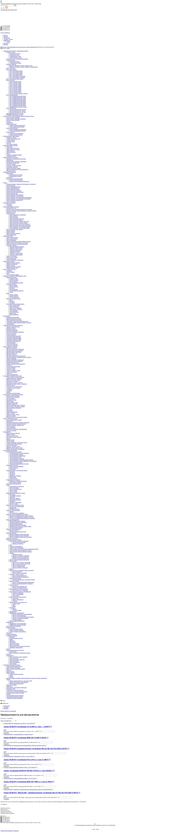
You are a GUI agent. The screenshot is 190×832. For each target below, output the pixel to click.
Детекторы (12, 497)
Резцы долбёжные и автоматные (18, 214)
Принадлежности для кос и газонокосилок (20, 591)
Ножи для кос (15, 595)
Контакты (6, 43)
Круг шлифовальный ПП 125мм (18, 96)
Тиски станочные (11, 427)
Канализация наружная (15, 176)
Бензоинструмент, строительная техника (17, 470)
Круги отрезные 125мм (15, 83)
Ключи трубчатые (11, 201)
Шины (14, 606)
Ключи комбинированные (13, 189)
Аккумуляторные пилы (15, 457)
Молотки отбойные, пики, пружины (16, 405)
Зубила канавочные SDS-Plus (17, 126)
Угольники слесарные (12, 166)
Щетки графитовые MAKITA (17, 621)
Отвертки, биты (11, 385)
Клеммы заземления (12, 329)
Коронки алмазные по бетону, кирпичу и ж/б (21, 65)
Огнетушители (10, 441)
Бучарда (9, 121)
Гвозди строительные (12, 238)
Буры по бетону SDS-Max (13, 117)
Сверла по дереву (11, 369)
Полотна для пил (14, 585)
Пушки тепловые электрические (18, 631)
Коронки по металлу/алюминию (20, 557)
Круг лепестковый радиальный (17, 76)
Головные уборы (14, 278)
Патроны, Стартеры (12, 685)
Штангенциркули (11, 170)
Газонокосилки (13, 478)
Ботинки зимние (14, 294)
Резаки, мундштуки (11, 333)
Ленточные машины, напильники (18, 522)
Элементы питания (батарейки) (14, 698)
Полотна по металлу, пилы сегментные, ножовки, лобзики (21, 210)
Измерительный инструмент (11, 157)
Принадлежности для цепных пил (18, 602)
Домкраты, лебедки (11, 137)
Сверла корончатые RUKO (13, 366)
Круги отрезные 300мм (15, 89)
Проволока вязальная (12, 411)
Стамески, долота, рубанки (13, 388)
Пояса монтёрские (14, 312)
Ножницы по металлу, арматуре (15, 382)
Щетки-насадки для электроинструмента (17, 417)
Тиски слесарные (11, 426)
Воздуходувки (13, 651)
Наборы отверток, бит (12, 268)
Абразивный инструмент (13, 317)
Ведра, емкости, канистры (13, 433)
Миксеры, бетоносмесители (14, 529)
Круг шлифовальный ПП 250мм (18, 101)
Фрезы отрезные (11, 232)
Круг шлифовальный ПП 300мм (18, 103)
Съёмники (9, 390)
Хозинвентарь (7, 431)
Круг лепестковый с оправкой (17, 77)
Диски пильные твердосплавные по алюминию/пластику (24, 549)
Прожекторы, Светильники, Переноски (17, 687)
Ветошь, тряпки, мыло (12, 435)
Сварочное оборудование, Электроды (13, 325)
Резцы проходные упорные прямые (18, 222)
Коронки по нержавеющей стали (20, 558)
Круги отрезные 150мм (15, 84)
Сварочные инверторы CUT (14, 336)
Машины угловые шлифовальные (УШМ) (17, 514)
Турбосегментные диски (16, 57)
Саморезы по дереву (15, 252)
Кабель (11, 675)
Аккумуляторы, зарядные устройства (19, 541)
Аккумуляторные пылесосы (17, 458)
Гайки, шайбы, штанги (12, 237)
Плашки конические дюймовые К (15, 360)
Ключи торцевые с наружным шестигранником (19, 198)
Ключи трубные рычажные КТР (15, 200)
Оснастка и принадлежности (14, 539)
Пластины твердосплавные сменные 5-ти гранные (19, 209)
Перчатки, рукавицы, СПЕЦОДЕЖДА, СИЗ (15, 276)
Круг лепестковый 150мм (16, 73)
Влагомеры (12, 494)
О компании (7, 38)
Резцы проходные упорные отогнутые (19, 221)
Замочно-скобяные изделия (10, 145)
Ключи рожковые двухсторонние (15, 194)
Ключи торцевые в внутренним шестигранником (19, 197)
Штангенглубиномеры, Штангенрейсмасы (17, 169)
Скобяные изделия (11, 156)
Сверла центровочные (12, 374)
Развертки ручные (11, 212)
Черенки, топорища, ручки (13, 446)
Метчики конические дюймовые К (15, 349)
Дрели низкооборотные (15, 489)
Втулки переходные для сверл (14, 419)
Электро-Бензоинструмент (10, 450)
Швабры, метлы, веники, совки (14, 447)
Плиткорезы (10, 410)
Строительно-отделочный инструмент (13, 394)
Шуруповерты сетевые (15, 482)
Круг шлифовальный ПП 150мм (18, 97)
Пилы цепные (13, 663)
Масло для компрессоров (18, 565)
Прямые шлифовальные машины (18, 525)
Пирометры (12, 501)
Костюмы (12, 288)
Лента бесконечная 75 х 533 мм (17, 111)
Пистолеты (9, 409)
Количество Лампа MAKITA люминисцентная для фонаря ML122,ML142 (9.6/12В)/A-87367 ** (28, 753)
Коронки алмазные (11, 64)
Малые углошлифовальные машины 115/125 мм (22, 517)
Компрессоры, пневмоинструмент (15, 505)
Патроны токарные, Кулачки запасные (16, 423)
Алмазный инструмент (12, 465)
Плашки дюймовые (11, 358)
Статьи (8, 42)
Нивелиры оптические (15, 499)
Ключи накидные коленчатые (14, 190)
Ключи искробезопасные (13, 188)
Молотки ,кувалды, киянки (13, 380)
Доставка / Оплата (8, 39)
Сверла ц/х (9, 373)
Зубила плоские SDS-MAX (16, 133)
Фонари (9, 694)
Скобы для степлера (12, 256)
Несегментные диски (15, 53)
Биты (11, 545)
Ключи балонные (11, 185)
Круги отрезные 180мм (15, 85)
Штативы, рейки (14, 503)
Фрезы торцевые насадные (13, 233)
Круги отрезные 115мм (15, 81)
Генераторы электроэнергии (14, 483)
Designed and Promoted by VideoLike (10, 830)
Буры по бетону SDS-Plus (13, 120)
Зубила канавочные (11, 124)
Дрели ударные (13, 491)
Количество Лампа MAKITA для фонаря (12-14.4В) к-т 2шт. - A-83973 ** (22, 731)
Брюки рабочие (13, 285)
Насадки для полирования (19, 615)
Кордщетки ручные (11, 399)
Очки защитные (14, 310)
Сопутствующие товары (13, 274)
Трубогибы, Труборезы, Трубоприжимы (17, 429)
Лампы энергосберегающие (17, 683)
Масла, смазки (13, 561)
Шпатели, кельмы (11, 415)
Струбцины (9, 389)
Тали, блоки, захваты (12, 144)
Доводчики (9, 146)
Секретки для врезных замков (14, 154)
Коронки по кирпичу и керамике (20, 555)
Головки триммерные (17, 593)
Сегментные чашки (14, 61)
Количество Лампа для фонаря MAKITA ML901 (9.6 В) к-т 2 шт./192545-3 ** (23, 775)
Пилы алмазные (14, 467)
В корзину (6, 733)
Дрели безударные (14, 487)
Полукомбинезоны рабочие (16, 290)
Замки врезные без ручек (13, 148)
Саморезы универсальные (16, 254)
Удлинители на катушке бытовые (15, 690)
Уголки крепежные (11, 258)
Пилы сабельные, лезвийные (17, 513)
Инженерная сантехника (10, 172)
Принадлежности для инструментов (19, 589)
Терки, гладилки (11, 413)
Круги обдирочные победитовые (15, 79)
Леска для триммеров (17, 594)
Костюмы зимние (14, 280)
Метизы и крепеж (8, 236)
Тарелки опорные (16, 619)
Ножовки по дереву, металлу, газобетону (17, 384)
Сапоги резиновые (14, 297)
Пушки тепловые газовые (16, 629)
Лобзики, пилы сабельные (13, 510)
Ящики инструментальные (13, 393)
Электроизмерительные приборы (15, 695)
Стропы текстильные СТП (13, 138)
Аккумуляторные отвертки (16, 454)
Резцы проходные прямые (16, 220)
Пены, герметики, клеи (9, 269)
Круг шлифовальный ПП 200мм (18, 100)
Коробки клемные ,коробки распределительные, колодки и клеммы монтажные (27, 678)
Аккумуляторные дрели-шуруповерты (19, 453)
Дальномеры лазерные (15, 495)
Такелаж (9, 142)
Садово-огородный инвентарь (14, 443)
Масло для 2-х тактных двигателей (21, 562)
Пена (8, 273)
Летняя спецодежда (11, 284)
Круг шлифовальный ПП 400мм (18, 105)
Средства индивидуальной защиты (15, 304)
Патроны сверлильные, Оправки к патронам (18, 422)
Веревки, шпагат (11, 434)
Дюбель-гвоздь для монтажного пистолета (17, 242)
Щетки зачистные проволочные (20, 577)
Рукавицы (12, 302)
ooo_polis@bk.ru (6, 32)
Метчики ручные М (12, 354)
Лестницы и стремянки (9, 202)
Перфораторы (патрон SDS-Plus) (18, 625)
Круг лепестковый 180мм (16, 75)
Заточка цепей (16, 603)
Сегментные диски (14, 55)
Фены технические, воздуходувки (15, 650)
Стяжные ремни (11, 141)
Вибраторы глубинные (15, 475)
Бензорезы (12, 474)
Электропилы (10, 655)
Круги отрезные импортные (19, 575)
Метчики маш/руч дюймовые (14, 352)
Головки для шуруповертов (16, 547)
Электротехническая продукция (12, 665)
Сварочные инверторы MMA (14, 338)
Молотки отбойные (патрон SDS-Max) (19, 534)
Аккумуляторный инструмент (14, 451)
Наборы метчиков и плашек (14, 266)
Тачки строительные (12, 445)
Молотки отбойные (11, 533)
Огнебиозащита (11, 272)
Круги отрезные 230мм (15, 88)
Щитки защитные (14, 314)
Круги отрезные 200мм (15, 87)
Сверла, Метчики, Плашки (10, 346)
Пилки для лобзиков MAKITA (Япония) (22, 583)
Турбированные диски (15, 56)
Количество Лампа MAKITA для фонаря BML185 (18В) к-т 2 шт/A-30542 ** (23, 786)
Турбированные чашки (15, 63)
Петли (8, 153)
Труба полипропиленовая (16, 180)
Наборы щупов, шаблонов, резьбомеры (16, 161)
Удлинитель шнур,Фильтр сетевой (15, 692)
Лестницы (9, 204)
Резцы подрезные (14, 217)
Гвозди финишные (11, 240)
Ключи (5, 182)
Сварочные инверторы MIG (14, 337)
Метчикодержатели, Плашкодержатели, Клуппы (19, 357)
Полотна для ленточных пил (19, 586)
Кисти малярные (11, 398)
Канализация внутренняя (16, 174)
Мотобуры (12, 641)
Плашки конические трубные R (15, 361)
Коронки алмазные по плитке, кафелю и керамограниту (24, 67)
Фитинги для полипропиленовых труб (19, 181)
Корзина (6, 44)
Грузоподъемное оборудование (11, 136)
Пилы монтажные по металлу (17, 659)
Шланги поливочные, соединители (15, 449)
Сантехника (10, 177)
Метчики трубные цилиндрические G (16, 356)
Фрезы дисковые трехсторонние (15, 229)
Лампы (8, 679)
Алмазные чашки (11, 60)
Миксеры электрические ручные (18, 531)
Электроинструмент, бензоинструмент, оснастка (19, 322)
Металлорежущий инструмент (11, 206)
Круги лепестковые (11, 69)
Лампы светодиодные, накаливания (19, 682)
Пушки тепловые (11, 627)
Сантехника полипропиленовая (15, 178)
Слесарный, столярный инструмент (13, 376)
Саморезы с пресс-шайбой (16, 253)
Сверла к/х (9, 365)
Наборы (12, 569)
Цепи (13, 605)
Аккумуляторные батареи (18, 542)
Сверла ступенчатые (12, 372)
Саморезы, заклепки (12, 245)
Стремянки (9, 205)
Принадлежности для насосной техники (20, 646)
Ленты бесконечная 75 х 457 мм (18, 112)
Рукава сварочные (11, 334)
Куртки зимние (13, 281)
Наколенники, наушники (16, 309)
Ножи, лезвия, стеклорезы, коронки (16, 406)
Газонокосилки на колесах (16, 638)
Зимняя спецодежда (12, 277)
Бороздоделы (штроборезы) (16, 466)
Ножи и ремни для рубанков (19, 573)
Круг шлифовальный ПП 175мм (18, 99)
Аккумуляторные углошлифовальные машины (21, 459)
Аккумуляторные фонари (16, 462)
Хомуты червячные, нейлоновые (15, 260)
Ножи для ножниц (17, 571)
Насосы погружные (14, 645)
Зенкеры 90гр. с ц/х (11, 208)
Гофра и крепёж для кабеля (16, 674)
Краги (11, 300)
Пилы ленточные (14, 658)
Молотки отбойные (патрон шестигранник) (21, 537)
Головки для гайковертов (16, 546)
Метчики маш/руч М (12, 353)
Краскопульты (10, 401)
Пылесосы (9, 633)
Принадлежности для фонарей (20, 590)
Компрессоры (13, 507)
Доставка (6, 707)
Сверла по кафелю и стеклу (13, 370)
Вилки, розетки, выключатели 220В (16, 669)
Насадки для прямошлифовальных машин (23, 617)
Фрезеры (9, 654)
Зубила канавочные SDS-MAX (17, 125)
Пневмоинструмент (15, 509)
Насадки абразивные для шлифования (22, 614)
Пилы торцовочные (15, 662)
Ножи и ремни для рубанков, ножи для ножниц (22, 570)
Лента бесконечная (11, 108)
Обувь (8, 293)
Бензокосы (12, 471)
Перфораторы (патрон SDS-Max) (18, 623)
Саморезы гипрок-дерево (16, 248)
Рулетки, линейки (11, 164)
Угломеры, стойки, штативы (14, 165)
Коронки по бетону (17, 554)
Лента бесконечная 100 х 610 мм (18, 109)
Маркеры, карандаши (12, 403)
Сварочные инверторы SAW (14, 340)
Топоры (8, 392)
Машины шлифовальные (13, 519)
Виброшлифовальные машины (17, 521)
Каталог (6, 35)
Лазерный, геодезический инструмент (16, 158)
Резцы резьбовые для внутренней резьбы (20, 226)
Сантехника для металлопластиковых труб (17, 321)
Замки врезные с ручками (13, 149)
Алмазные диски (11, 52)
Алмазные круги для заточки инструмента (17, 59)
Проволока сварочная (12, 330)
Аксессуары (15, 598)
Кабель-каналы (10, 671)
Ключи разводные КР (12, 193)
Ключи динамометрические (14, 186)
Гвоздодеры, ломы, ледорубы (14, 437)
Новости (6, 36)
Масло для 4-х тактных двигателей (21, 563)
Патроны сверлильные (15, 578)
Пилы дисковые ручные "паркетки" (19, 657)
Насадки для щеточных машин (20, 618)
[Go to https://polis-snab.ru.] (1, 47)
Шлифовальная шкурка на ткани (15, 114)
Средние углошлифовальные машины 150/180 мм (22, 518)
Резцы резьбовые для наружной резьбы (19, 228)
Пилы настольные (14, 661)
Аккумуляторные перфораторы (17, 455)
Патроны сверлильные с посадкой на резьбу (23, 579)
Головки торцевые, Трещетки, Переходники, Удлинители (21, 184)
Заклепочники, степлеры (13, 397)
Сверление (12, 607)
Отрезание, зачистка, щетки (17, 574)
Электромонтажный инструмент (15, 696)
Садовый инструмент (12, 635)
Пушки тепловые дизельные (17, 630)
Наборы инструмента (9, 261)
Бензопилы (12, 473)
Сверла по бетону (11, 368)
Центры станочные (11, 430)
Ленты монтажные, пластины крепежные (17, 244)
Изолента (9, 670)
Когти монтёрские (14, 306)
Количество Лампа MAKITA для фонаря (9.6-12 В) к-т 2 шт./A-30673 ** (22, 764)
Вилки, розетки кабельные (13, 667)
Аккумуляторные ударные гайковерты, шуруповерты (23, 461)
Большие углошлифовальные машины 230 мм (21, 515)
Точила (8, 649)
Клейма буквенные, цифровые (14, 378)
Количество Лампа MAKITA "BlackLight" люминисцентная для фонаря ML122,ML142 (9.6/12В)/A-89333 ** (31, 797)
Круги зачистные (11, 68)
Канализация (10, 173)
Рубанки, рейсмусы (11, 634)
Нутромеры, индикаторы (13, 162)
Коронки (12, 553)
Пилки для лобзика (14, 581)
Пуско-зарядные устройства (14, 626)
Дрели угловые (13, 490)
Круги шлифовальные (12, 95)
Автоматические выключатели (14, 666)
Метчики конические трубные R (15, 350)
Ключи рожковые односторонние (15, 196)
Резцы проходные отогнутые (17, 218)
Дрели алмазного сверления (17, 486)
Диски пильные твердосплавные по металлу (21, 551)
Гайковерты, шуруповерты (13, 479)
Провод (11, 677)
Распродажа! (7, 316)
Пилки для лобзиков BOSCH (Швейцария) (23, 582)
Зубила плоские (11, 132)
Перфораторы (10, 622)
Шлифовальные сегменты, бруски (18, 107)
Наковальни (10, 421)
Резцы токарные (11, 213)
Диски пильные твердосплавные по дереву (20, 550)
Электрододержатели (12, 344)
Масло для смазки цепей (18, 566)
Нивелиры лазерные (15, 498)
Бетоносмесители (14, 530)
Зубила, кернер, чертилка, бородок (15, 377)
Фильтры (14, 601)
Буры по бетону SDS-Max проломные (16, 118)
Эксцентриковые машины (16, 527)
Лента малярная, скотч (12, 402)
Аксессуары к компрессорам (17, 506)
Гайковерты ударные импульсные (18, 481)
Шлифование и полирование (17, 613)
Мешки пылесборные (17, 599)
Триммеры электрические (16, 647)
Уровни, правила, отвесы (13, 414)
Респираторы (13, 313)
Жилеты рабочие (14, 286)
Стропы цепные (11, 140)
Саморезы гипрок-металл (16, 249)
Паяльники (9, 686)
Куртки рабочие (14, 289)
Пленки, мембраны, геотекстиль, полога (17, 442)
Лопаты (8, 438)
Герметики (9, 270)
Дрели (8, 485)
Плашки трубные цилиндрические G (16, 364)
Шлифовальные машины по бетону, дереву (20, 526)
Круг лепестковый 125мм (16, 72)
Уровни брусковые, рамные (13, 168)
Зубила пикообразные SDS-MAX (18, 129)
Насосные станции (14, 643)
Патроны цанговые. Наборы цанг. (15, 425)
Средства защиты (11, 342)
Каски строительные (15, 305)
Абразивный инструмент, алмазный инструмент (16, 51)
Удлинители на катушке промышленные (17, 691)
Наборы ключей (11, 265)
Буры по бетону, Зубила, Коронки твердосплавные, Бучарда (19, 116)
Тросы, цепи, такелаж (12, 257)
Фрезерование (13, 611)
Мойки (11, 639)
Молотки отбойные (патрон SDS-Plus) (19, 535)
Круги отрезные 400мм (15, 92)
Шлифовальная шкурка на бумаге (15, 113)
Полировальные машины (16, 523)
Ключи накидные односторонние (15, 192)
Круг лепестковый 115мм (16, 71)
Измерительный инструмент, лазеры (16, 493)
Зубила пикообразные (12, 128)
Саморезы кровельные (15, 250)
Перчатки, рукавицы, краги (14, 298)
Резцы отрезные (14, 216)
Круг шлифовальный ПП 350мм (18, 104)
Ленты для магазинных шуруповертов (19, 559)
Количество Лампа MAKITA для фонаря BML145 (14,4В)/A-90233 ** (21, 742)
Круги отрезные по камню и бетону (19, 93)
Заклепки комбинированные (17, 246)
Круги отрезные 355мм (15, 91)
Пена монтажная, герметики (14, 407)
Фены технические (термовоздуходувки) (20, 653)
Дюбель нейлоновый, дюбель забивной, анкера (19, 241)
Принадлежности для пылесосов (18, 597)
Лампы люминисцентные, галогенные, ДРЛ (21, 681)
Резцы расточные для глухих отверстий (20, 224)
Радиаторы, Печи (11, 688)
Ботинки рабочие (14, 296)
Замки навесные (11, 150)
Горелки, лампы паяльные (13, 326)
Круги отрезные (11, 80)
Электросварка (10, 324)
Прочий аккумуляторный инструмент (19, 463)
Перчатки (12, 301)
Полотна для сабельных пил (19, 587)
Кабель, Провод (11, 673)
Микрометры (10, 160)
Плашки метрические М (13, 362)
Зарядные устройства (17, 543)
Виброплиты (13, 477)
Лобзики (12, 511)
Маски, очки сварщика (15, 308)
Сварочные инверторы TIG (13, 341)
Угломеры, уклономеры (15, 502)
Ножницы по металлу (12, 538)
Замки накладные (11, 152)
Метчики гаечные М (12, 348)
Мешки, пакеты (10, 439)
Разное (11, 292)
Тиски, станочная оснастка (10, 418)
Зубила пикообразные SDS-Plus (17, 130)
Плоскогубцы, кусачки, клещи (14, 386)
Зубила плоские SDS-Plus (16, 134)
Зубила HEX (10, 122)
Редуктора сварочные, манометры (15, 332)
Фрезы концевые (11, 230)
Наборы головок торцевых (13, 262)
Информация (7, 40)
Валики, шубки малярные (13, 396)
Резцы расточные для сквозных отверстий (20, 225)
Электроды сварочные (12, 345)
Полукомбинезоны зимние (16, 282)
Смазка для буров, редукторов (20, 567)
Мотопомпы (13, 642)
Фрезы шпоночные (11, 234)
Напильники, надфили (12, 381)
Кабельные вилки (11, 328)
